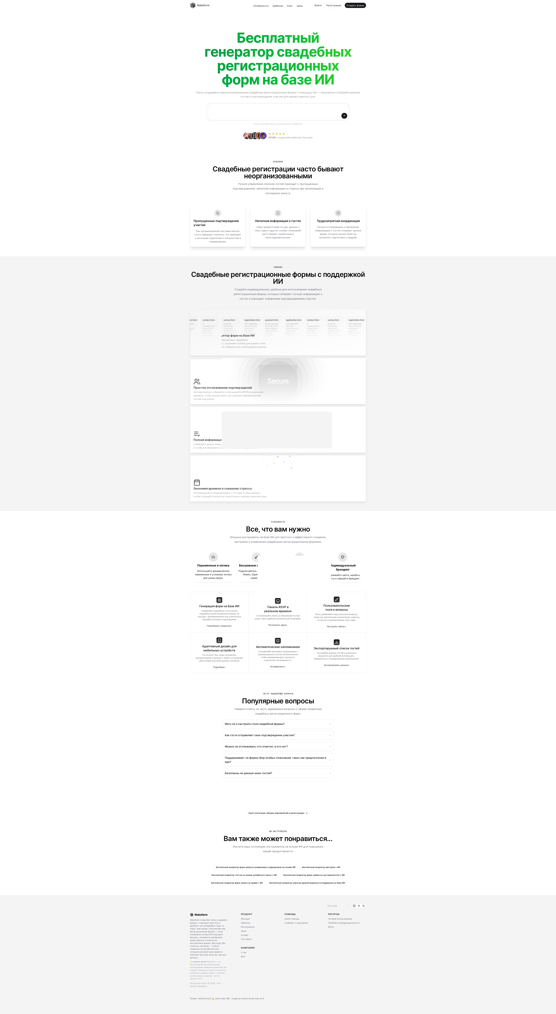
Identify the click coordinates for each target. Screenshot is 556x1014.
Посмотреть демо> (277, 625)
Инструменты (248, 927)
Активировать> (277, 666)
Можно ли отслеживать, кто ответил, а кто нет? (256, 746)
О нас (244, 952)
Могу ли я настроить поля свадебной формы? (255, 723)
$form (331, 927)
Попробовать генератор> (219, 626)
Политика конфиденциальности (343, 923)
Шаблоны (278, 5)
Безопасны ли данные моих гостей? (248, 773)
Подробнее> (219, 667)
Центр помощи (292, 919)
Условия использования (340, 919)
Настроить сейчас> (336, 626)
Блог (290, 5)
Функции (245, 919)
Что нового (246, 939)
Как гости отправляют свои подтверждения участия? (260, 735)
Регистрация (333, 5)
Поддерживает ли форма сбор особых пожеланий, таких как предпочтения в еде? (275, 759)
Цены (300, 5)
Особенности (261, 5)
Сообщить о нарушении (296, 923)
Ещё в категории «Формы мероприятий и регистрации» (278, 813)
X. (264, 998)
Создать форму (355, 5)
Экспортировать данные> (336, 665)
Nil (228, 998)
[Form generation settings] (234, 116)
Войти (318, 5)
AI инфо (244, 935)
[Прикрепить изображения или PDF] (211, 116)
